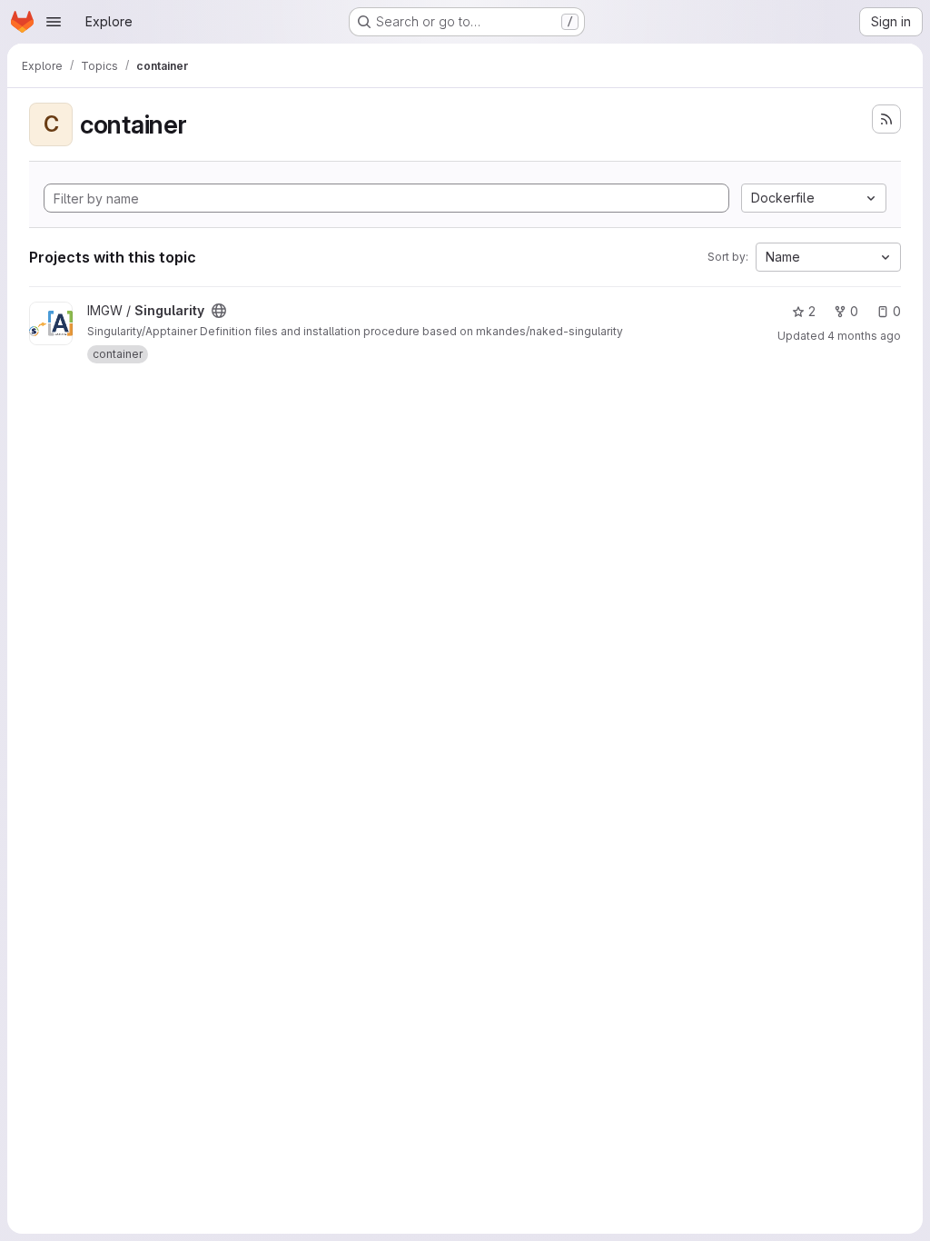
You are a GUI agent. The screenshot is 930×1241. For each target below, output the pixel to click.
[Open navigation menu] (53, 21)
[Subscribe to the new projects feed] (886, 119)
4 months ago (864, 336)
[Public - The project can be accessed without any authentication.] (219, 310)
